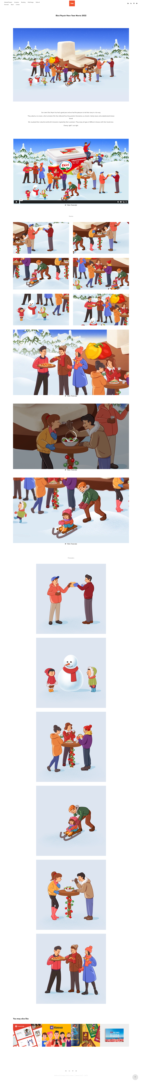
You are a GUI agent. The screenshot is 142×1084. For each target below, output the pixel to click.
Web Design (31, 2)
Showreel (6, 4)
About (12, 4)
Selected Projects (8, 2)
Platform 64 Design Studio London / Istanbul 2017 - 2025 (71, 1075)
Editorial (38, 2)
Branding (23, 2)
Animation (16, 2)
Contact (18, 4)
